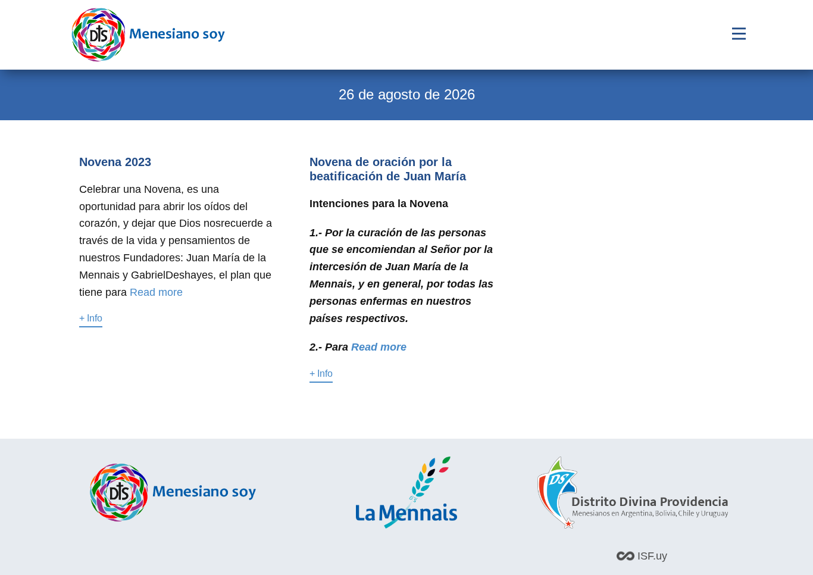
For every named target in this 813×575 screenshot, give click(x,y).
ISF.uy (650, 556)
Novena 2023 (115, 161)
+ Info (90, 318)
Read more (156, 292)
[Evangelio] (148, 35)
